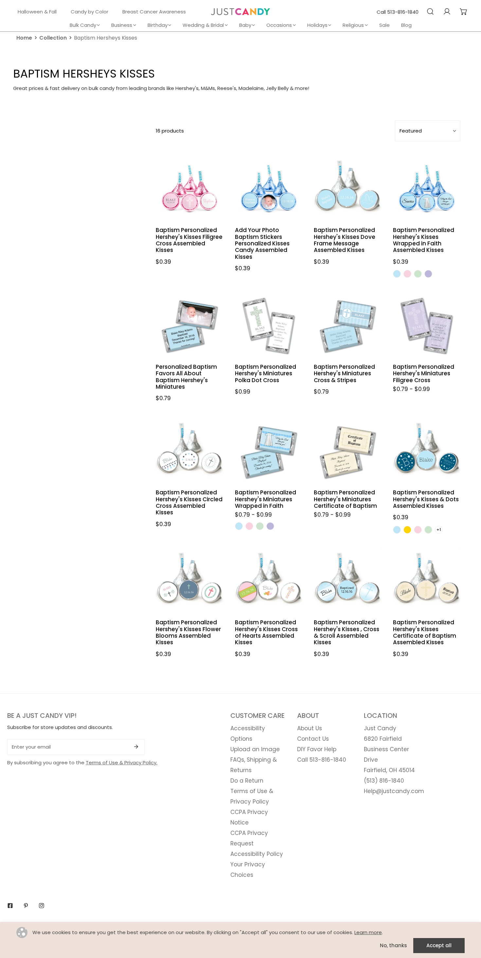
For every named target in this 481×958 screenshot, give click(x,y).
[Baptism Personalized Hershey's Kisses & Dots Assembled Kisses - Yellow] (407, 530)
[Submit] (136, 746)
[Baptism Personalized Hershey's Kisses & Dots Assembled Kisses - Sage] (428, 530)
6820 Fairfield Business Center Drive (386, 749)
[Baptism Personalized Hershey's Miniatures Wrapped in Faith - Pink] (249, 526)
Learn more (368, 932)
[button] (463, 11)
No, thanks (393, 945)
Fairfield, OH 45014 (389, 770)
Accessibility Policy (256, 854)
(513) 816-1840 (384, 781)
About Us (309, 728)
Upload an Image (255, 749)
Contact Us (313, 739)
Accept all (439, 945)
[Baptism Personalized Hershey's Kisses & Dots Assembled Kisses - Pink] (418, 530)
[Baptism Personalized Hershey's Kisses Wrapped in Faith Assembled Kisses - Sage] (418, 274)
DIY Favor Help (316, 749)
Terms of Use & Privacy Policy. (121, 762)
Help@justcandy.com (394, 791)
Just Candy (380, 728)
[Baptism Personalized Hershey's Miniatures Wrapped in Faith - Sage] (260, 526)
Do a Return (246, 781)
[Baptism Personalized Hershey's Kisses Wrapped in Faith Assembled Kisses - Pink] (407, 274)
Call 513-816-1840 (398, 12)
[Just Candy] (240, 11)
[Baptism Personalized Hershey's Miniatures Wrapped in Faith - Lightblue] (239, 526)
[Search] (430, 11)
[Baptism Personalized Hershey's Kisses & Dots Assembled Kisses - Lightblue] (397, 530)
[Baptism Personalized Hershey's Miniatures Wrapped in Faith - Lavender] (270, 526)
